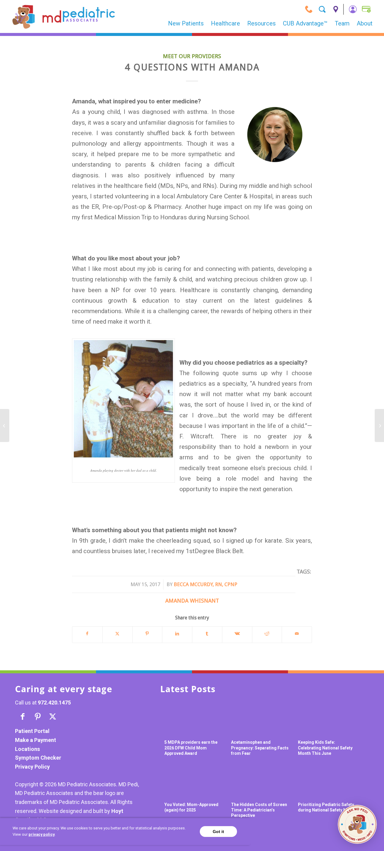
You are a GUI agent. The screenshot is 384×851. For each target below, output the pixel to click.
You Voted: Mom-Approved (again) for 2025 (191, 807)
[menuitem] (185, 25)
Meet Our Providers (192, 56)
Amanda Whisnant (192, 600)
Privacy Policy (32, 767)
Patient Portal (32, 731)
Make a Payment (35, 740)
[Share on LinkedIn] (177, 634)
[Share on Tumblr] (207, 634)
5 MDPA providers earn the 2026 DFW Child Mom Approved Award (191, 747)
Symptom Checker (38, 758)
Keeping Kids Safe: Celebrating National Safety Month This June (325, 747)
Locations (27, 749)
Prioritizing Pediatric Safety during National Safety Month (327, 807)
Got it (218, 831)
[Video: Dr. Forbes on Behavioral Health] (4, 425)
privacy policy (41, 834)
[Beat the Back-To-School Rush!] (379, 425)
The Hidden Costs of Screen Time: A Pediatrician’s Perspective (259, 810)
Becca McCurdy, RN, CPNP (205, 584)
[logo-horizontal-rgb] (63, 16)
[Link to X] (52, 716)
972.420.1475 (54, 702)
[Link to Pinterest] (37, 716)
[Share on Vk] (237, 634)
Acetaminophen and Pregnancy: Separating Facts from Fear (260, 747)
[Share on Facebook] (87, 634)
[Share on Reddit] (267, 634)
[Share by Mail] (297, 634)
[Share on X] (117, 634)
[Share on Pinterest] (147, 634)
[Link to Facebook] (22, 716)
